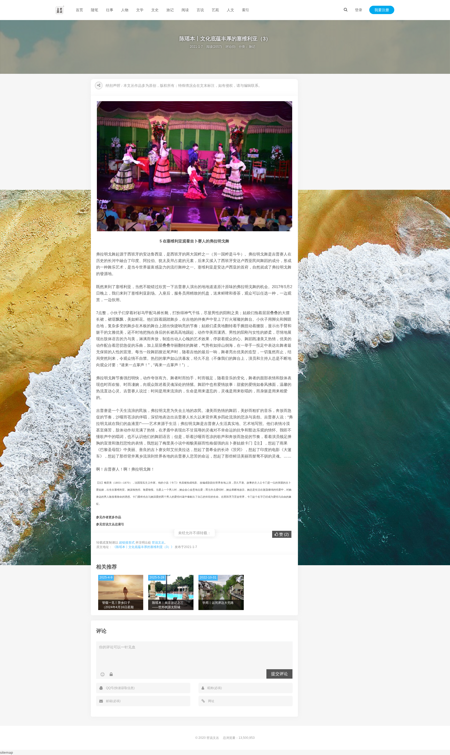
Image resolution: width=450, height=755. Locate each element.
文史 (155, 10)
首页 (79, 10)
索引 (245, 10)
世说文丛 (158, 542)
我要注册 (381, 10)
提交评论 (279, 674)
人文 (230, 10)
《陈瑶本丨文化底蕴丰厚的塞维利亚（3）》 (143, 547)
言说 (200, 10)
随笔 (94, 10)
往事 (109, 10)
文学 (139, 10)
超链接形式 (127, 542)
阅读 (185, 10)
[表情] (102, 674)
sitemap (6, 752)
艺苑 (215, 10)
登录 (358, 10)
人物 (124, 10)
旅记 (170, 10)
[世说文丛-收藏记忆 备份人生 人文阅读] (60, 10)
